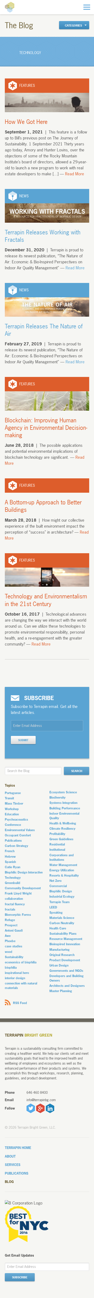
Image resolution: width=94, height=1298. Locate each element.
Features (27, 85)
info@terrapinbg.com (41, 1100)
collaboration (14, 898)
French (9, 851)
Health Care (57, 928)
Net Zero (55, 880)
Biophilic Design (60, 891)
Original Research (61, 955)
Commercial (58, 886)
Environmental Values (20, 830)
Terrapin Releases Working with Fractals (43, 235)
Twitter (31, 1108)
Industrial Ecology (61, 896)
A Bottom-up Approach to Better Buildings (43, 506)
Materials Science (61, 918)
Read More (74, 174)
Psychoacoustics (16, 819)
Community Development (23, 888)
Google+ (40, 1108)
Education (12, 814)
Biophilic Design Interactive (24, 872)
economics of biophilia (20, 962)
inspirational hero (17, 973)
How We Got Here (26, 122)
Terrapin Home (18, 1147)
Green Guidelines (61, 839)
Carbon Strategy (16, 846)
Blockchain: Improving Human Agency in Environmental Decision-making (46, 427)
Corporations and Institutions (61, 857)
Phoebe (10, 941)
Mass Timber (14, 803)
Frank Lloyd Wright (18, 893)
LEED (53, 907)
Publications (13, 840)
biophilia (11, 967)
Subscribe (19, 1277)
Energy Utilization (61, 870)
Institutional (57, 849)
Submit (23, 740)
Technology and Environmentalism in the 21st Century (46, 600)
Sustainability (14, 957)
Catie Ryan (12, 867)
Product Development (64, 960)
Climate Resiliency (62, 828)
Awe (8, 935)
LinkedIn (50, 1108)
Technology (13, 877)
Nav (87, 7)
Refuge (10, 920)
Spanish (10, 862)
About (10, 1156)
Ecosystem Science (63, 792)
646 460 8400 (37, 1092)
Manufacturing (59, 949)
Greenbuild (12, 883)
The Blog (19, 26)
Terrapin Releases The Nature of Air (44, 329)
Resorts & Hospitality (64, 875)
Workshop (12, 809)
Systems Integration (63, 803)
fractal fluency (15, 904)
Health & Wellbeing (62, 823)
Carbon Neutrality (61, 923)
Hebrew (10, 856)
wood (8, 952)
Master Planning (60, 991)
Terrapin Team (59, 902)
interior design (15, 978)
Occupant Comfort (18, 835)
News (24, 196)
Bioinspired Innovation (64, 944)
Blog (9, 1181)
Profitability (57, 834)
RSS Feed (20, 1003)
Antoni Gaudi (14, 930)
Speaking (56, 912)
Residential (57, 844)
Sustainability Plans (62, 933)
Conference (13, 825)
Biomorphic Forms (18, 914)
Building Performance (64, 808)
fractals (10, 909)
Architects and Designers (67, 985)
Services (12, 1164)
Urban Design (58, 965)
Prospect (11, 925)
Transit (9, 798)
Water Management (63, 865)
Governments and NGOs (66, 970)
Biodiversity (57, 797)
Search (76, 771)
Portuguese (13, 793)
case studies (13, 946)
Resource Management (65, 939)
